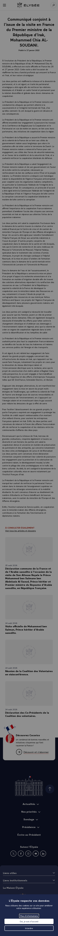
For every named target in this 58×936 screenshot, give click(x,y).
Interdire (29, 928)
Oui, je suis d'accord (29, 921)
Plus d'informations (29, 915)
